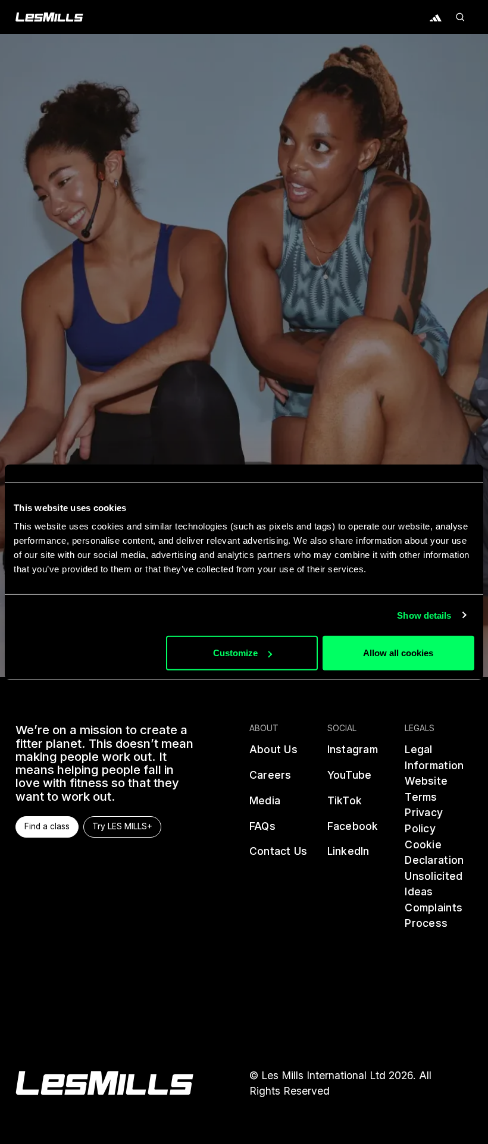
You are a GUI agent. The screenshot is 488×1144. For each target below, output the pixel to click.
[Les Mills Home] (49, 17)
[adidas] (435, 17)
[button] (460, 17)
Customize (235, 653)
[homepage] (104, 1083)
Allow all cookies (398, 653)
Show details (424, 615)
